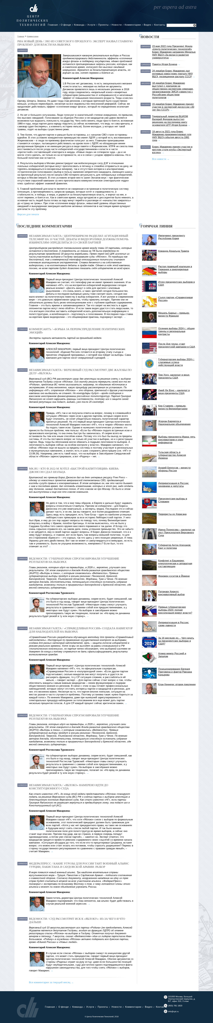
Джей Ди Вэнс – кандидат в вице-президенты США (174, 392)
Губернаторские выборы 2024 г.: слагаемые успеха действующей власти (176, 362)
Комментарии (133, 25)
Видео (147, 25)
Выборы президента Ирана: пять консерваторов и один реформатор (176, 439)
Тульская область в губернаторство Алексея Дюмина (172, 455)
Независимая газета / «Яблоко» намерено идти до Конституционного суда (68, 786)
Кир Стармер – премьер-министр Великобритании (172, 407)
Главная (53, 25)
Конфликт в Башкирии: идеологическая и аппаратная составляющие (175, 563)
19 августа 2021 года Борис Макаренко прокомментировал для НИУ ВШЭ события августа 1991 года (171, 136)
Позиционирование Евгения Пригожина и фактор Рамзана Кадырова (175, 672)
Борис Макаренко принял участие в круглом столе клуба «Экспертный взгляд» (172, 149)
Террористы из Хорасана (172, 514)
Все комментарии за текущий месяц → (51, 982)
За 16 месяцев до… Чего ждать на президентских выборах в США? (176, 641)
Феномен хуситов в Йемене (174, 576)
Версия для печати (28, 214)
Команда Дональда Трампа (173, 251)
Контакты (159, 25)
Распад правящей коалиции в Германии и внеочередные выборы (175, 269)
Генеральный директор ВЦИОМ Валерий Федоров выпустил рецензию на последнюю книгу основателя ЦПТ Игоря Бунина (170, 120)
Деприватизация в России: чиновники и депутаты (173, 484)
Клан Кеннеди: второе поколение (177, 684)
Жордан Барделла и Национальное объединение (174, 423)
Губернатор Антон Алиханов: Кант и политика (174, 546)
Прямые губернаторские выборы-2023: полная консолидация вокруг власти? (175, 610)
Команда (79, 25)
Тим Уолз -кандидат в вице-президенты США (174, 376)
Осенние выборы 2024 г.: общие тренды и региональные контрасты (176, 331)
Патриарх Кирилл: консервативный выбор (171, 593)
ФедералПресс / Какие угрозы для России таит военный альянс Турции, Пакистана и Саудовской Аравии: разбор (79, 865)
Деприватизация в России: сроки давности (173, 624)
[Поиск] (194, 25)
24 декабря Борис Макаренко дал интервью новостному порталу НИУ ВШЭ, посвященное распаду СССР (172, 73)
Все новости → (160, 159)
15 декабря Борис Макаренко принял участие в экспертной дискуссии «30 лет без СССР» (173, 107)
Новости (117, 25)
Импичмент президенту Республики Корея (171, 237)
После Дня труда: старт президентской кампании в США (176, 345)
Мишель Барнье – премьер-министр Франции (174, 314)
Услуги (91, 25)
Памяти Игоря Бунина (164, 64)
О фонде (66, 25)
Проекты (103, 25)
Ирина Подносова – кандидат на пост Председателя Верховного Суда (176, 532)
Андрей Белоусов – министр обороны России (174, 469)
